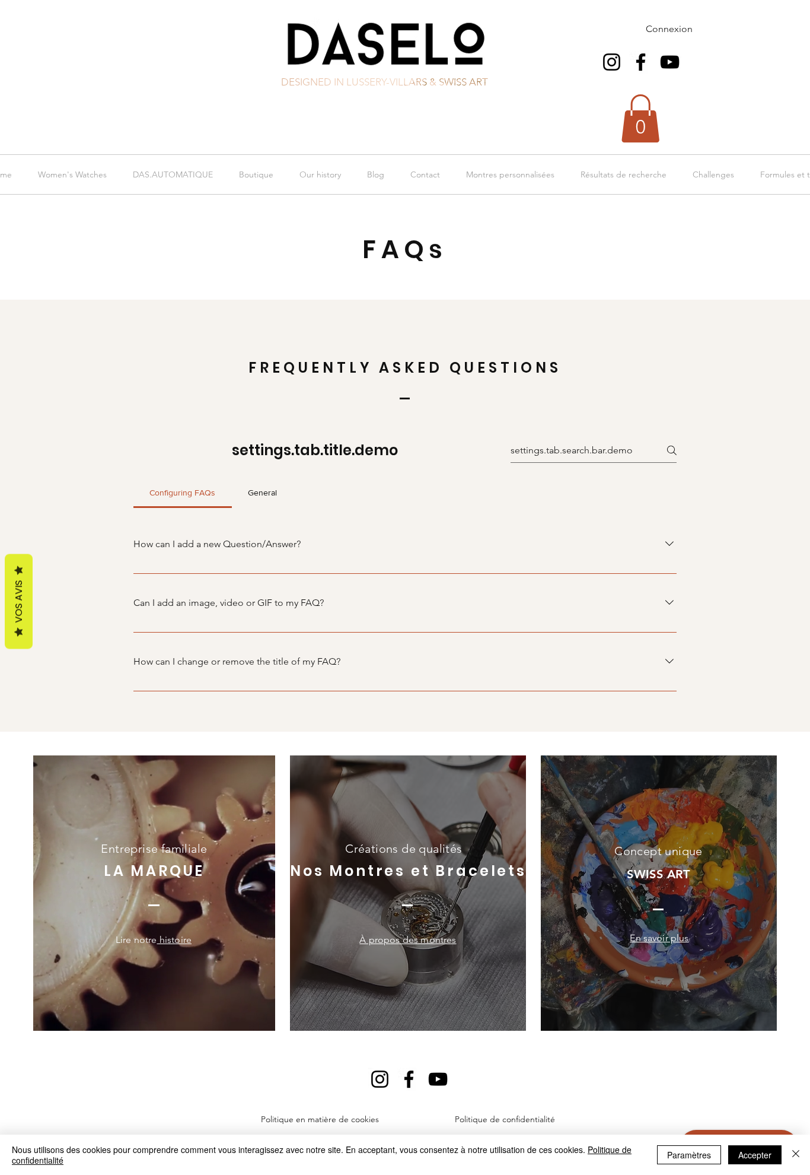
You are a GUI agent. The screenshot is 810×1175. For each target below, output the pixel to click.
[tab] (182, 492)
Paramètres (689, 1155)
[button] (640, 118)
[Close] (796, 1155)
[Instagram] (611, 62)
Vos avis (18, 601)
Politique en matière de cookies (321, 1119)
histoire (174, 939)
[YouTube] (669, 62)
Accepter (754, 1155)
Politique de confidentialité (505, 1119)
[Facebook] (640, 62)
